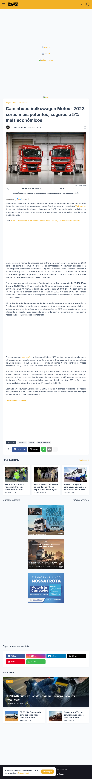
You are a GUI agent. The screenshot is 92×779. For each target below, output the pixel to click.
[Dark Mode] (82, 4)
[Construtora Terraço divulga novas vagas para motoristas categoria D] (55, 716)
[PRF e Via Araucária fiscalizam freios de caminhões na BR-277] (16, 474)
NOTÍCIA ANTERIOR (12, 500)
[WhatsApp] (43, 449)
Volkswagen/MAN (43, 442)
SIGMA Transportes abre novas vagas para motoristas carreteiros (75, 487)
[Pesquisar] (87, 4)
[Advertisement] (46, 27)
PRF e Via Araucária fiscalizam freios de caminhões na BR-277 (15, 487)
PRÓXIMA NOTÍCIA (80, 500)
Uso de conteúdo (60, 770)
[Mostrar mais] (55, 449)
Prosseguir (47, 772)
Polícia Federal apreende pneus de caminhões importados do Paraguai (46, 487)
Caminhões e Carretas (16, 400)
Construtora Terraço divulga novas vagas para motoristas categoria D (74, 715)
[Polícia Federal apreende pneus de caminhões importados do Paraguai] (46, 474)
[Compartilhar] (84, 127)
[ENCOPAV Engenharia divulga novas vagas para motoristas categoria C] (11, 716)
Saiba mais (22, 773)
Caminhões (22, 102)
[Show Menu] (3, 4)
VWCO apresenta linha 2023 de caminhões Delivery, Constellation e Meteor (45, 220)
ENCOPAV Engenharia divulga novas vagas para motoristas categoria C (30, 715)
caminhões (27, 357)
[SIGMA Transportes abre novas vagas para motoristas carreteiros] (75, 474)
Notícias (31, 442)
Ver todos (83, 460)
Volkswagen (80, 206)
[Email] (49, 449)
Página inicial (11, 102)
